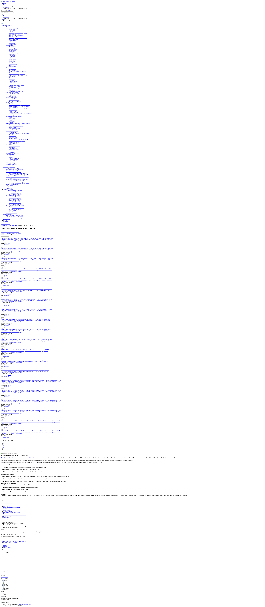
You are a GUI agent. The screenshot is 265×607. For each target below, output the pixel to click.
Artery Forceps (12, 29)
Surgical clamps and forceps (12, 28)
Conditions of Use (7, 508)
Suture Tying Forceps (13, 52)
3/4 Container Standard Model (15, 196)
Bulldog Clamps (12, 30)
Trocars (10, 117)
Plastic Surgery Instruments (9, 167)
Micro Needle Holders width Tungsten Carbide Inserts (20, 108)
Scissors (8, 67)
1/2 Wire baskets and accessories (16, 204)
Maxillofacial (9, 186)
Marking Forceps (12, 66)
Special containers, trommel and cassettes (15, 205)
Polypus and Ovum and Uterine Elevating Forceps (20, 139)
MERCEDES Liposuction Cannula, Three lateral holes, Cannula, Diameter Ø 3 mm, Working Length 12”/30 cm (25, 320)
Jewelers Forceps (12, 50)
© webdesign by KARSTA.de (24, 604)
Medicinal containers (10, 165)
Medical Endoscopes (7, 214)
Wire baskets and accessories (18, 208)
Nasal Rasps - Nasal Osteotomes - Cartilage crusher (17, 177)
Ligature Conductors (13, 112)
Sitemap (5, 545)
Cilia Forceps (12, 55)
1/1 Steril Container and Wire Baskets (14, 190)
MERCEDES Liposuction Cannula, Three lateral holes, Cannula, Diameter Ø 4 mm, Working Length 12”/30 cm (25, 330)
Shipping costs (6, 244)
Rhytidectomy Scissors (11, 178)
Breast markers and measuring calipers (14, 169)
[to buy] (4, 256)
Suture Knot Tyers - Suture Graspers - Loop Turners (20, 113)
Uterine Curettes (12, 134)
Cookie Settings (6, 517)
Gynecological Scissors (14, 70)
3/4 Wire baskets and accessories (16, 199)
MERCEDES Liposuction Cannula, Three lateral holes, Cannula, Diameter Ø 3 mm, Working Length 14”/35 (24, 351)
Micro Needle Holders (14, 107)
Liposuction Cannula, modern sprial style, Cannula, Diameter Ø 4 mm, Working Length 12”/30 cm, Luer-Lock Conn (26, 270)
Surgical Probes (9, 144)
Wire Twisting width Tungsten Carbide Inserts (19, 106)
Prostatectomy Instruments (14, 128)
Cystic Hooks (12, 147)
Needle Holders (12, 103)
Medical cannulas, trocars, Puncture (14, 116)
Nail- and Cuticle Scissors (14, 86)
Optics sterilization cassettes (15, 209)
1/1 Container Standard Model (15, 191)
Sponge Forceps (12, 40)
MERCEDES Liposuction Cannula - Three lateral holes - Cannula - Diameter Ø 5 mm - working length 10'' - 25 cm (26, 310)
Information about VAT (8, 516)
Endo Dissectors (9, 185)
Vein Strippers (12, 152)
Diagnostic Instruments (11, 26)
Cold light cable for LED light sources (14, 216)
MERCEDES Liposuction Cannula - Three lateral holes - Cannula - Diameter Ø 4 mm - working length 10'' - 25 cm (26, 300)
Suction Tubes (12, 118)
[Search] (13, 12)
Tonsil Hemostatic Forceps (14, 34)
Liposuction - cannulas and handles (13, 172)
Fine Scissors (12, 79)
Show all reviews (4, 577)
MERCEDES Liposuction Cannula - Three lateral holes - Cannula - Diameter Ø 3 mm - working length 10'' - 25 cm (26, 290)
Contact (5, 546)
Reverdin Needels (13, 110)
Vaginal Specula (12, 132)
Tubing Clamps (12, 44)
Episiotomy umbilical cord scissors (16, 91)
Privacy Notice (6, 510)
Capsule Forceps (12, 59)
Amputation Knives (13, 98)
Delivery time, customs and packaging (11, 512)
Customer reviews (7, 547)
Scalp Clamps (12, 31)
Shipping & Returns (7, 511)
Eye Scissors (11, 80)
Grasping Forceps (13, 49)
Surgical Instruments (7, 25)
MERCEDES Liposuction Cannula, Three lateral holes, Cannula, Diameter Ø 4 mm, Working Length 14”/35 (24, 361)
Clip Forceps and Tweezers (15, 115)
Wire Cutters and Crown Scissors (16, 84)
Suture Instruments (10, 102)
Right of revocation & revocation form (11, 507)
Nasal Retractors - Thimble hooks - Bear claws (16, 175)
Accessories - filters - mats (11, 213)
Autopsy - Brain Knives (14, 100)
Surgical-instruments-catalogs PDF (10, 542)
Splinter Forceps (12, 54)
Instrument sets (6, 219)
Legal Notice (6, 513)
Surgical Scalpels (12, 95)
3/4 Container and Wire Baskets (13, 195)
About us (5, 220)
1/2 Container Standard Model (15, 201)
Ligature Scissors (12, 82)
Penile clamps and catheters (15, 129)
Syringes (11, 122)
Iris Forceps (11, 57)
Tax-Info (9, 243)
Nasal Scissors (12, 77)
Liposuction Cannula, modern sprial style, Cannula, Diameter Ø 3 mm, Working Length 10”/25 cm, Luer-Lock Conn (26, 239)
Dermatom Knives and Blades (15, 101)
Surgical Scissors (12, 69)
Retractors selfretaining (14, 158)
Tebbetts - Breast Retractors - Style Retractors (19, 183)
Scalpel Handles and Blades (15, 93)
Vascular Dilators (12, 151)
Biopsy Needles (12, 119)
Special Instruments (10, 162)
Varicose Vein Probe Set (14, 149)
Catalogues (5, 221)
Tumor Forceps (12, 51)
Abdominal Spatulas (13, 160)
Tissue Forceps (12, 48)
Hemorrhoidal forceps (13, 39)
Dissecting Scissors (13, 72)
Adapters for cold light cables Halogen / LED (16, 218)
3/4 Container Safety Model (15, 198)
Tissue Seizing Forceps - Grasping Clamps (18, 33)
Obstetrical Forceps (13, 138)
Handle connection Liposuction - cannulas (18, 173)
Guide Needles (12, 121)
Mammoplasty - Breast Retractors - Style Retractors (17, 179)
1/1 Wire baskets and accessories (16, 194)
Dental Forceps (12, 65)
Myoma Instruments (13, 143)
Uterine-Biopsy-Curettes (14, 142)
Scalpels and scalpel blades (12, 92)
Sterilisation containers (8, 189)
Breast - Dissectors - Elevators (12, 168)
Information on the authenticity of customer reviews (14, 515)
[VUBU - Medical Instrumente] (8, 1)
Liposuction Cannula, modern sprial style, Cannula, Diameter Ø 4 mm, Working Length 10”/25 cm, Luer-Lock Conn (26, 249)
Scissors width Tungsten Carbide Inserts (17, 71)
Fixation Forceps (12, 60)
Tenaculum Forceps (13, 137)
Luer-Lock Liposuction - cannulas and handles (19, 174)
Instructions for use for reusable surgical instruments (14, 541)
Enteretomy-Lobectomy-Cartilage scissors (18, 75)
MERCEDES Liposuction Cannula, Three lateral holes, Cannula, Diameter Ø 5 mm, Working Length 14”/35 (24, 371)
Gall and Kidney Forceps (14, 36)
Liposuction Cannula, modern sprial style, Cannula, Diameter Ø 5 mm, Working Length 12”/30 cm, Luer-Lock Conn (26, 280)
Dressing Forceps (12, 46)
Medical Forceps (9, 45)
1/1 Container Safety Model (15, 193)
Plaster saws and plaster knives (12, 153)
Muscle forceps (12, 62)
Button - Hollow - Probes (14, 146)
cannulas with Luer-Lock (30, 457)
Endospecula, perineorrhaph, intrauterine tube (19, 133)
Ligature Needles (12, 111)
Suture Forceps (12, 61)
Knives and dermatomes (11, 97)
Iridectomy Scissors (13, 81)
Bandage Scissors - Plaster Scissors (16, 85)
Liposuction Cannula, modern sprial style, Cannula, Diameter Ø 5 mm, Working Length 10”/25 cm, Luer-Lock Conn (26, 259)
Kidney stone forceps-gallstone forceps (17, 124)
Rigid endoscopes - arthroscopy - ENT (14, 215)
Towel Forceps (12, 43)
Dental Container (12, 206)
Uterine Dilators (12, 136)
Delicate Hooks (12, 155)
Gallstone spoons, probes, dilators (16, 126)
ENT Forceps (12, 56)
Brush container (12, 210)
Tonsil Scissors (12, 76)
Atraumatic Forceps (13, 64)
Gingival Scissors (12, 87)
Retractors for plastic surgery (12, 184)
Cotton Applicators (13, 148)
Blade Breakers (12, 96)
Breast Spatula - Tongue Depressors (14, 170)
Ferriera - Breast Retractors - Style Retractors (18, 182)
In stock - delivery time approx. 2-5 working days (11, 240)
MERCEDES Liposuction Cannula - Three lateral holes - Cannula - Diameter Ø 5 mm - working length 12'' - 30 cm (26, 340)
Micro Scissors (12, 90)
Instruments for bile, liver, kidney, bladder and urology (18, 123)
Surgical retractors (10, 154)
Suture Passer (12, 163)
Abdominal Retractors (13, 159)
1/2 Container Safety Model (15, 203)
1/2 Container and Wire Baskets (13, 200)
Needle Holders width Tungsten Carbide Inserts (19, 105)
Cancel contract (6, 506)
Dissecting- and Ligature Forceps (16, 35)
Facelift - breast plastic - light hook (16, 180)
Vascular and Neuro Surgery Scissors (17, 74)
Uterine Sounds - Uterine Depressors (17, 141)
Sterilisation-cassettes (13, 211)
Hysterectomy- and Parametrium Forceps (18, 38)
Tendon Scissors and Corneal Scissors (17, 88)
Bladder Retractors (13, 127)
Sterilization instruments (11, 164)
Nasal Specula (9, 188)
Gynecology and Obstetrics (12, 131)
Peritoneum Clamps (13, 41)
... (3, 449)
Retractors (11, 157)
